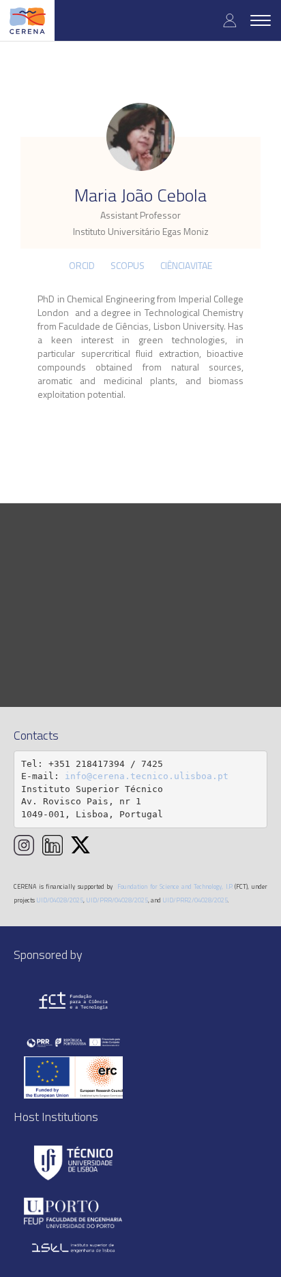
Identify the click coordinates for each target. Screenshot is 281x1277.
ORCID (82, 265)
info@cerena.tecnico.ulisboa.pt (146, 776)
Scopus (127, 265)
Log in (230, 20)
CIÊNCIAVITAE (186, 265)
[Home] (27, 20)
